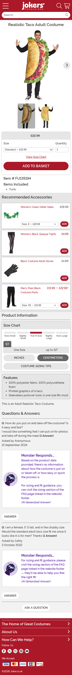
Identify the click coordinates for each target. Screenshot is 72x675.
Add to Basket (36, 166)
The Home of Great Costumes (26, 624)
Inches (19, 357)
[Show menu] (5, 6)
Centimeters (53, 357)
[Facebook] (4, 651)
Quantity (61, 143)
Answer (10, 516)
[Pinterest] (21, 651)
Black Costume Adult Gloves (37, 261)
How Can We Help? (18, 640)
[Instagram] (15, 651)
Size (6, 143)
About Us (9, 632)
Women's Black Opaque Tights (38, 234)
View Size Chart (36, 157)
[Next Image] (66, 65)
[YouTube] (27, 651)
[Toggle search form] (59, 6)
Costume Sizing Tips (36, 366)
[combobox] (32, 15)
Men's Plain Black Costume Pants (31, 290)
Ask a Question (36, 607)
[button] (67, 6)
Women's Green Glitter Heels (37, 207)
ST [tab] (7, 344)
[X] (10, 651)
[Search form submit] (66, 15)
